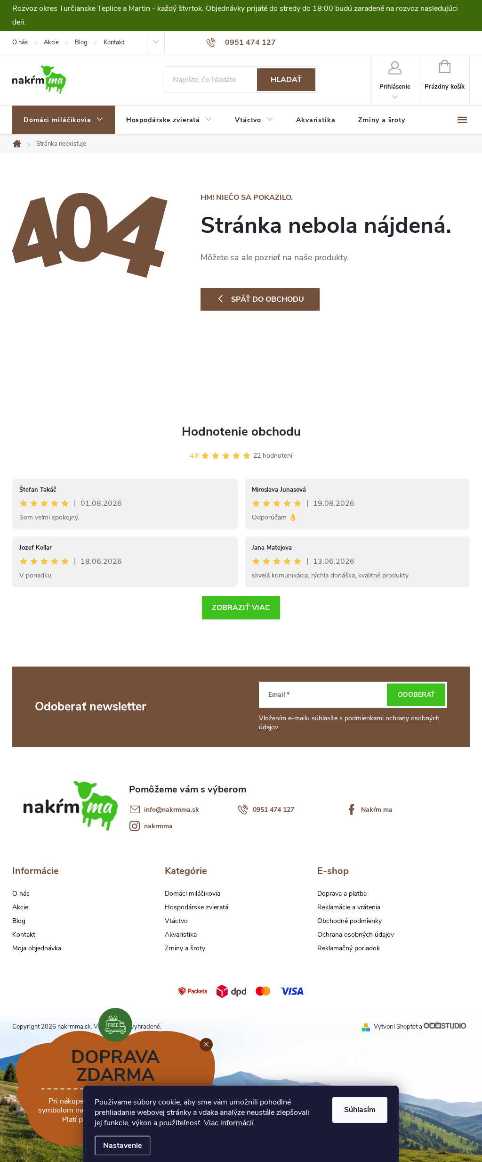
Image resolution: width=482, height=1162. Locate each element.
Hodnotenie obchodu (241, 431)
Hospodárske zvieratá (196, 907)
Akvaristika (181, 935)
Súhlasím (360, 1109)
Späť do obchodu (267, 299)
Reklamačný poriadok (348, 948)
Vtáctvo (176, 921)
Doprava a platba (342, 894)
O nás (20, 42)
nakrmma (158, 826)
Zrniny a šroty (185, 948)
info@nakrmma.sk (171, 809)
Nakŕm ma (377, 809)
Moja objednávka (36, 948)
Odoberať (416, 694)
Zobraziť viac (241, 607)
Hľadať (286, 79)
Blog (81, 42)
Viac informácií (229, 1123)
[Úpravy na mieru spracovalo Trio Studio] (447, 1026)
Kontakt (114, 42)
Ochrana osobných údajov (355, 935)
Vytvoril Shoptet (396, 1026)
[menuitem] (63, 120)
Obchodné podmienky (349, 921)
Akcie (51, 42)
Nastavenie (122, 1145)
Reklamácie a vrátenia (348, 907)
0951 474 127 (273, 809)
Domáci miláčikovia (192, 894)
